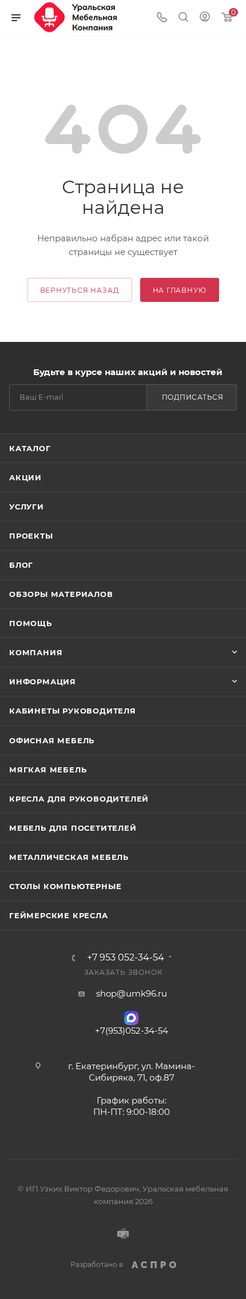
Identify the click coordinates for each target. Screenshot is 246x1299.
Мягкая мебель (47, 769)
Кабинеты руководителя (72, 710)
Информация (42, 681)
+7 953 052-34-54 (125, 957)
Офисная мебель (51, 740)
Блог (21, 564)
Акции (25, 477)
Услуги (26, 506)
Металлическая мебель (69, 857)
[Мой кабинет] (205, 18)
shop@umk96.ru (131, 993)
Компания (35, 652)
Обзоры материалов (61, 594)
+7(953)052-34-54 (131, 1030)
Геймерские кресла (58, 915)
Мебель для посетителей (73, 827)
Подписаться (193, 397)
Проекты (31, 535)
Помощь (30, 623)
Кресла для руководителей (79, 798)
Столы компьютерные (65, 886)
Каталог (30, 448)
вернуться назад (80, 290)
